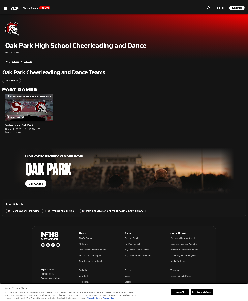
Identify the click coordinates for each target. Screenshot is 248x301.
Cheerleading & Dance (180, 276)
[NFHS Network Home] (15, 8)
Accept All (180, 291)
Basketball (84, 270)
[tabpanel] (143, 275)
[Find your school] (208, 7)
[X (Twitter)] (48, 245)
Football (128, 270)
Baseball (129, 281)
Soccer (128, 276)
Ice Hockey (84, 281)
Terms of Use (108, 298)
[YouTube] (58, 245)
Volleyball (83, 276)
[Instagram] (53, 245)
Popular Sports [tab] (47, 269)
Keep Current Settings (201, 291)
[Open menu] (5, 8)
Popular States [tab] (47, 274)
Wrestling (174, 270)
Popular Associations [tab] (50, 278)
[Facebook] (43, 245)
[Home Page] (6, 61)
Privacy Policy (93, 298)
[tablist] (55, 273)
